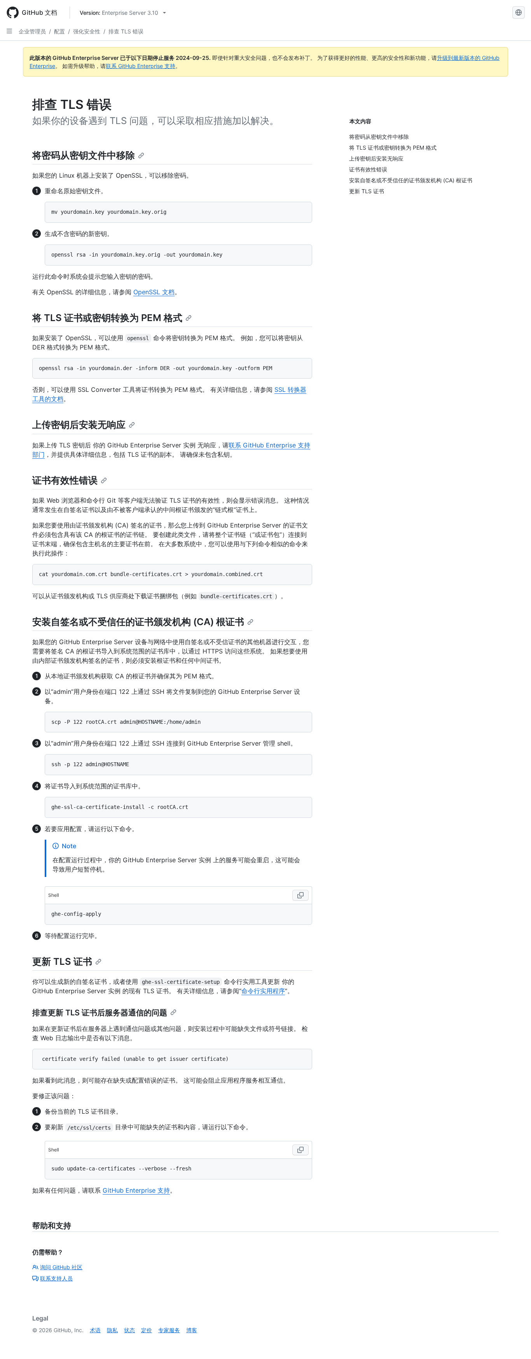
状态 (129, 1330)
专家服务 (169, 1330)
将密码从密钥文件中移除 (83, 155)
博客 (191, 1330)
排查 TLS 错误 (125, 31)
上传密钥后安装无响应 (79, 424)
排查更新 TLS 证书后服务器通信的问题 (99, 1012)
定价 (146, 1330)
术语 (95, 1330)
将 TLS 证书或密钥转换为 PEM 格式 (107, 317)
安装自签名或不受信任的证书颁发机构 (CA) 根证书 (138, 621)
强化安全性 (86, 31)
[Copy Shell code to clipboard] (300, 895)
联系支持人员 (56, 1278)
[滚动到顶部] (514, 1342)
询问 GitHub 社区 (61, 1267)
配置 (59, 31)
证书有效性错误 (65, 480)
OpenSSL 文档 (154, 292)
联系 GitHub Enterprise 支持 (140, 66)
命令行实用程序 (263, 991)
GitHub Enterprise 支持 (136, 1190)
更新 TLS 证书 (62, 961)
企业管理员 (32, 31)
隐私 (112, 1330)
